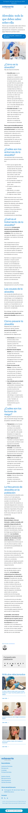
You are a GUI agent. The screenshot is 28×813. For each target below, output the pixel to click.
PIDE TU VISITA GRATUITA (14, 810)
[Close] (26, 392)
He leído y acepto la (12, 416)
